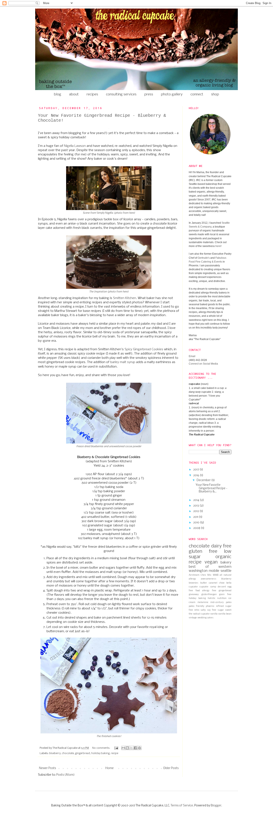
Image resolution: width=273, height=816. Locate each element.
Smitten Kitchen (124, 298)
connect (196, 94)
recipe (114, 753)
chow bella (225, 583)
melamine (202, 602)
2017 (196, 469)
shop (215, 94)
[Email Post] (116, 748)
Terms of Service (182, 805)
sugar (221, 610)
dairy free (221, 546)
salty (203, 610)
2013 (196, 505)
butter (203, 583)
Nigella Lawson (75, 146)
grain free (225, 594)
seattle (226, 571)
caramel (213, 583)
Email (192, 356)
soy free (211, 610)
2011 (196, 517)
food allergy (203, 590)
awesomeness (208, 579)
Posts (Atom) (65, 775)
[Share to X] (131, 748)
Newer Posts (47, 768)
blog (57, 94)
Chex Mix (206, 575)
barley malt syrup (122, 362)
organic (223, 556)
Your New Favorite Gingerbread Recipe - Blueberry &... (211, 488)
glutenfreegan (209, 594)
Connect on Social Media (203, 363)
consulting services (121, 94)
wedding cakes (205, 617)
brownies (193, 583)
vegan (211, 562)
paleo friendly (196, 606)
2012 (196, 511)
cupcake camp (207, 586)
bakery (226, 562)
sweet (228, 610)
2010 (196, 522)
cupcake (193, 586)
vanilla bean (224, 614)
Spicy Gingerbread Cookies (144, 349)
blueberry (55, 753)
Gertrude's (204, 257)
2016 (196, 475)
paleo (228, 602)
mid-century (217, 602)
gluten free (203, 551)
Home (109, 768)
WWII (215, 575)
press (148, 94)
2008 (197, 528)
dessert (222, 586)
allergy (192, 579)
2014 (196, 500)
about (74, 94)
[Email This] (123, 748)
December (204, 480)
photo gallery (172, 94)
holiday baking (100, 753)
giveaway (194, 594)
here (131, 213)
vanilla (214, 614)
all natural (225, 575)
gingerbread (82, 753)
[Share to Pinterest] (139, 748)
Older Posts (171, 768)
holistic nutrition (217, 598)
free (214, 590)
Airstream (194, 575)
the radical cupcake (199, 614)
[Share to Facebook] (135, 748)
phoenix (210, 606)
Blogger (216, 805)
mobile (214, 571)
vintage (193, 617)
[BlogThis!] (127, 748)
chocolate (68, 753)
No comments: (101, 748)
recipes (92, 94)
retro (196, 610)
